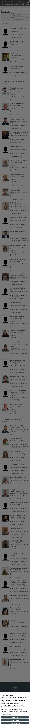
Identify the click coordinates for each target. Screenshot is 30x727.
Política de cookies (11, 713)
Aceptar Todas (15, 717)
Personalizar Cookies (15, 723)
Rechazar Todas (15, 720)
